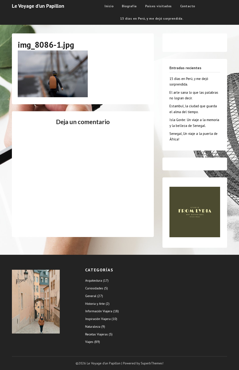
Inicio (109, 6)
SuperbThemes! (152, 363)
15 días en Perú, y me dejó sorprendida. (151, 18)
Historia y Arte (95, 304)
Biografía (129, 6)
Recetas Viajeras (96, 334)
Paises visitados (158, 6)
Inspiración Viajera (98, 319)
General (90, 296)
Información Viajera (98, 311)
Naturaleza (92, 326)
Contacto (187, 6)
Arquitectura (93, 280)
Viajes (89, 342)
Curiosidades (94, 288)
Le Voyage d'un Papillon (38, 6)
